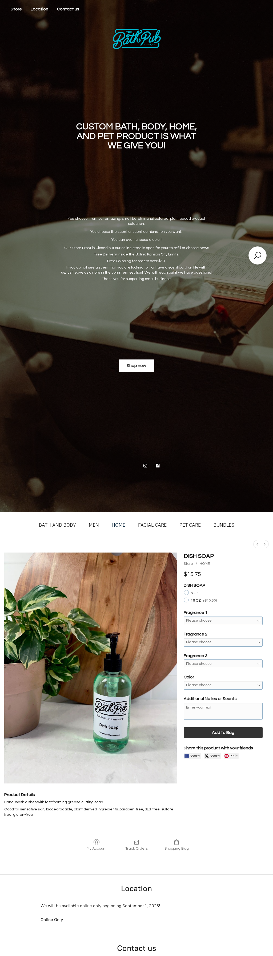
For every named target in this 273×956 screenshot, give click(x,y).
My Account (97, 848)
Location (39, 9)
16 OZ (204, 600)
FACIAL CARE (152, 525)
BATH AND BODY (57, 525)
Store (16, 9)
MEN (94, 525)
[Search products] (257, 255)
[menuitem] (257, 544)
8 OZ (195, 593)
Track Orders (136, 848)
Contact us (68, 9)
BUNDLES (224, 525)
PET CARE (190, 525)
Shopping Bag (176, 848)
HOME (118, 525)
